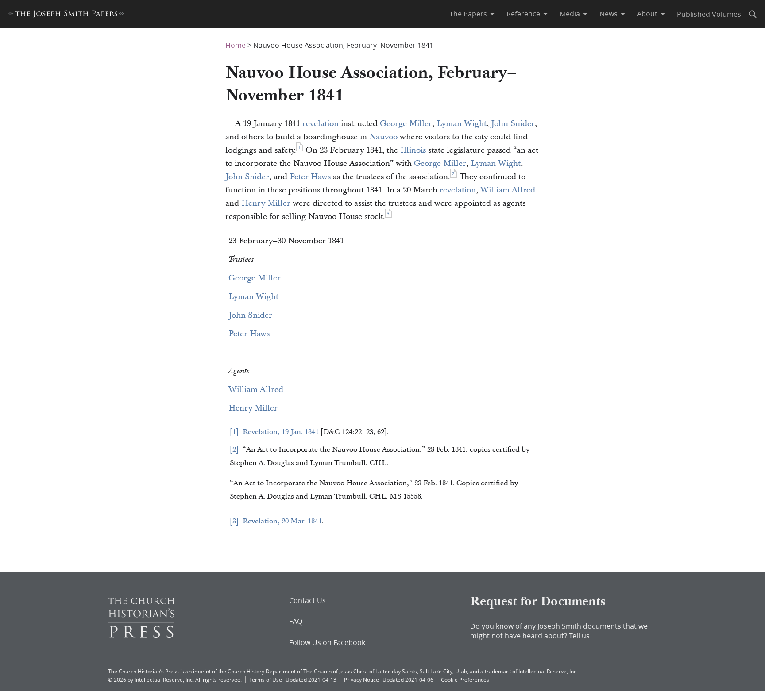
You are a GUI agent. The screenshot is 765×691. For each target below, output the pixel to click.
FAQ (295, 621)
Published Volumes (709, 14)
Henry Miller (265, 203)
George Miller (406, 123)
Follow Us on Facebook (327, 642)
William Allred (507, 190)
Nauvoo (383, 136)
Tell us (579, 635)
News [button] (608, 14)
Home (235, 45)
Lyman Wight (462, 123)
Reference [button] (523, 14)
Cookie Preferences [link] (465, 679)
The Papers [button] (468, 14)
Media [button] (570, 14)
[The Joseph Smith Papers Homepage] (66, 15)
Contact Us (307, 600)
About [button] (647, 14)
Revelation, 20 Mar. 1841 (282, 521)
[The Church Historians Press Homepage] (141, 635)
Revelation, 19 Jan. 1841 (281, 432)
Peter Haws (310, 176)
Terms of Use (265, 679)
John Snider (513, 123)
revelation (320, 123)
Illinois (413, 150)
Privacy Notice (361, 679)
